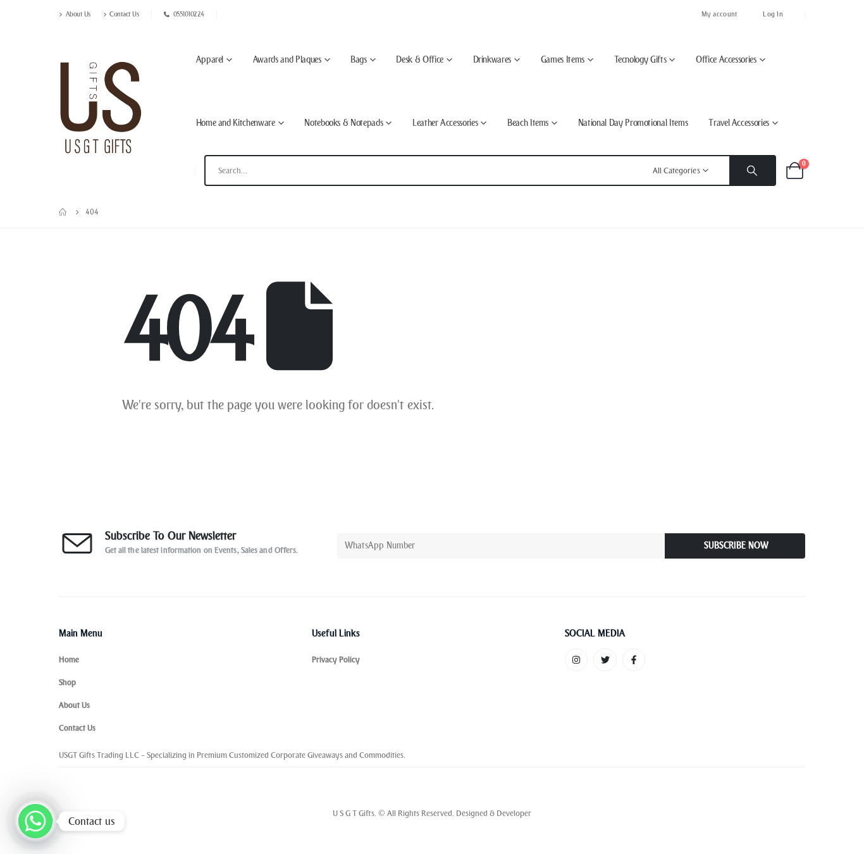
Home (69, 659)
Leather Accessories (445, 123)
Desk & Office (419, 59)
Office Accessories (726, 59)
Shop (67, 682)
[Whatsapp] (35, 821)
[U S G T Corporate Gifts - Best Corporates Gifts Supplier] (100, 107)
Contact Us (124, 14)
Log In (773, 14)
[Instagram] (576, 659)
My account (719, 14)
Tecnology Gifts (640, 59)
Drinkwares (492, 59)
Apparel (210, 59)
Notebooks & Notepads (343, 123)
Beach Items (527, 123)
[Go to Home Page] (63, 212)
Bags (358, 59)
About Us (78, 14)
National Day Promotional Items (633, 123)
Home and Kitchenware (235, 123)
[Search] (752, 170)
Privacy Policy (336, 659)
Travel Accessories (738, 123)
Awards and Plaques (287, 59)
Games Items (562, 59)
